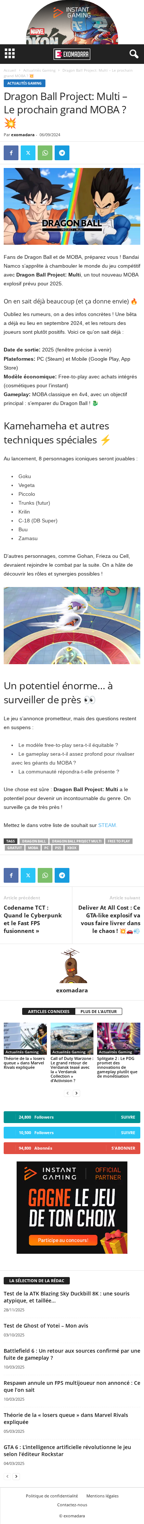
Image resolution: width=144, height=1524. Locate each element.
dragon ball (34, 841)
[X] (28, 152)
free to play (119, 841)
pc (46, 847)
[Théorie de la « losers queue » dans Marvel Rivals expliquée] (25, 1039)
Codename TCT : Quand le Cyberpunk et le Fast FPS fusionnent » (33, 919)
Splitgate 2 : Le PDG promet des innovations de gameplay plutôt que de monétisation (117, 1067)
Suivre (128, 1117)
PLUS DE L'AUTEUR (98, 1011)
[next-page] (76, 1093)
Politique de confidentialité (52, 1496)
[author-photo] (72, 965)
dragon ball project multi (77, 841)
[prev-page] (67, 1093)
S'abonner (123, 1148)
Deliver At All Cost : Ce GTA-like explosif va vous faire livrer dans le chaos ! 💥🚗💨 (109, 919)
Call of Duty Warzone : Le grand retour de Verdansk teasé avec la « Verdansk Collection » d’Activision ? (72, 1069)
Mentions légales (102, 1496)
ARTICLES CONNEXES (48, 1011)
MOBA (33, 847)
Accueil (10, 70)
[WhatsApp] (45, 152)
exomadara (23, 134)
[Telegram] (62, 152)
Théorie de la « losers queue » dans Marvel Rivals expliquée (24, 1063)
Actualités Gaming (39, 70)
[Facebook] (11, 152)
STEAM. (107, 825)
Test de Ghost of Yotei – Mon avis (46, 1325)
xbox (71, 847)
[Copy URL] (79, 152)
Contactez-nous (72, 1504)
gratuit (14, 847)
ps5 (58, 847)
